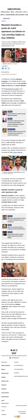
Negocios (4, 388)
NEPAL (2, 14)
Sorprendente (5, 392)
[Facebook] (2, 68)
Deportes (3, 385)
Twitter (3, 410)
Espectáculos (5, 396)
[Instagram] (16, 350)
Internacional (19, 12)
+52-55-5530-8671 (18, 369)
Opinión (25, 12)
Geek (2, 400)
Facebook (3, 406)
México (13, 12)
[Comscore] (14, 357)
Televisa (3, 21)
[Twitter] (5, 68)
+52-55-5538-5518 (18, 365)
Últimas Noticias (6, 12)
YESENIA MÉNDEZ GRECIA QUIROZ (14, 14)
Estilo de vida (4, 381)
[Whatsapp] (8, 68)
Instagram (3, 414)
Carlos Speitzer (17, 152)
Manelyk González (13, 89)
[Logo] (14, 9)
